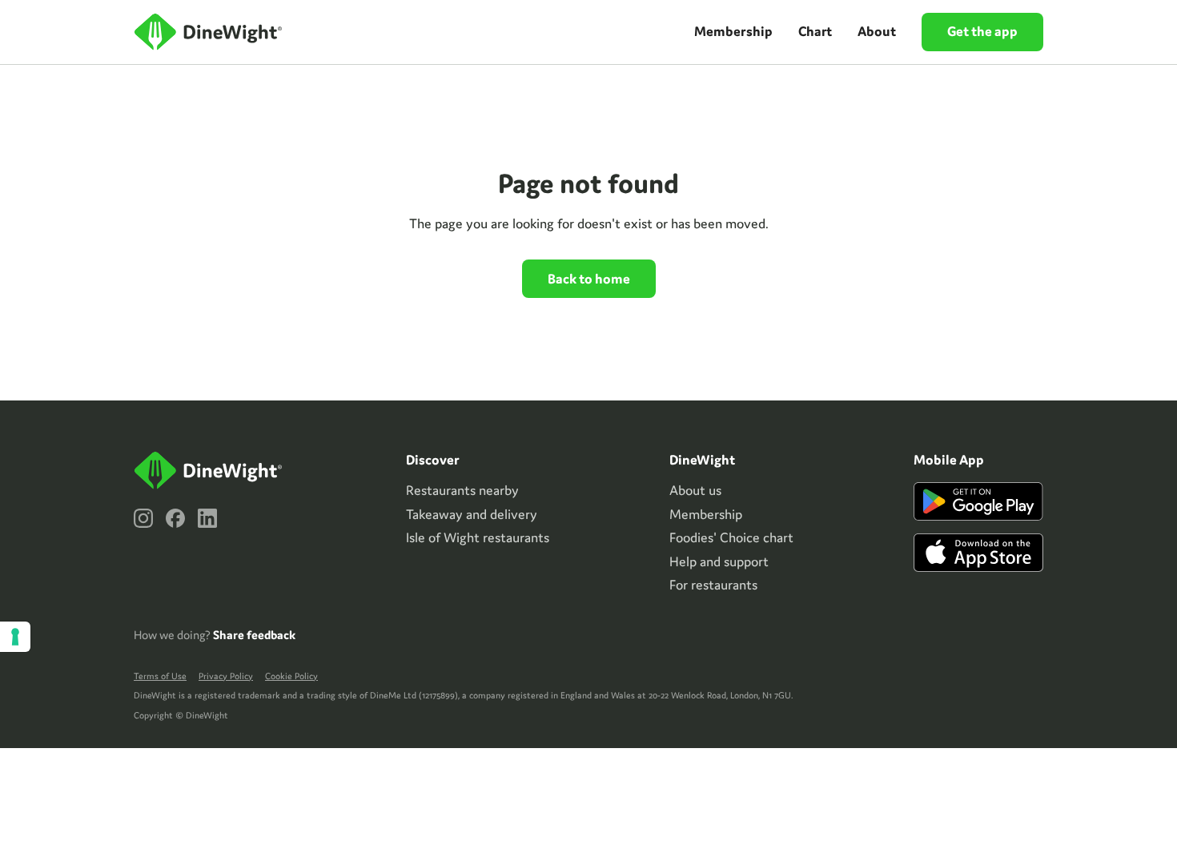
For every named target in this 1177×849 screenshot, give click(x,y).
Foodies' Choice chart (731, 537)
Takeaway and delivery (471, 514)
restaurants (477, 537)
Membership (733, 31)
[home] (210, 32)
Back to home (589, 279)
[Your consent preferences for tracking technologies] (15, 637)
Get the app (982, 31)
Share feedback (254, 634)
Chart (815, 31)
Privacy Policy (226, 676)
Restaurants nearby (462, 490)
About (877, 31)
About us (695, 490)
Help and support (719, 561)
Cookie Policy (291, 676)
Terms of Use (160, 676)
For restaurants (713, 584)
